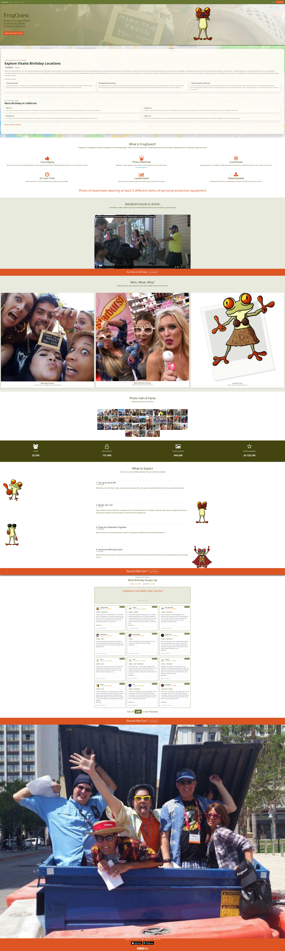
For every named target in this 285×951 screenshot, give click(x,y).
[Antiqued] (121, 412)
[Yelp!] (147, 949)
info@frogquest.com (146, 939)
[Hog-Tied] (121, 419)
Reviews (16, 2)
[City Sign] (100, 412)
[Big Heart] (107, 412)
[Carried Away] (156, 412)
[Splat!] (177, 426)
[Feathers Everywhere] (142, 433)
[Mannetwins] (100, 419)
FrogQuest (4, 2)
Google (100, 628)
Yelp (165, 653)
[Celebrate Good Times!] (156, 419)
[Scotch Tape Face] (163, 426)
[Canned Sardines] (170, 426)
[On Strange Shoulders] (184, 426)
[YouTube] (138, 949)
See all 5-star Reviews (142, 711)
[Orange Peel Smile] (114, 412)
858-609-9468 (156, 939)
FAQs (11, 2)
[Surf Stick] (114, 419)
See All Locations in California (13, 124)
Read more (98, 625)
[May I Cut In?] (107, 426)
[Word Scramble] (156, 426)
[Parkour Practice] (128, 426)
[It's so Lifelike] (135, 412)
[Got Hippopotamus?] (149, 419)
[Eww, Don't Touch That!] (149, 412)
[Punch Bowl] (135, 419)
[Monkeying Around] (121, 426)
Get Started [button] (280, 2)
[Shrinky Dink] (163, 419)
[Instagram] (145, 949)
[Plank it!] (177, 412)
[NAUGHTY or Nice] (163, 412)
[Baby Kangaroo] (128, 412)
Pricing (22, 2)
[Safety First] (135, 433)
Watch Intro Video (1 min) (13, 33)
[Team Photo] (149, 426)
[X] (143, 949)
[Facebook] (140, 949)
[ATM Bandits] (170, 419)
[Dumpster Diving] (100, 426)
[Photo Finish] (135, 426)
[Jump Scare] (142, 412)
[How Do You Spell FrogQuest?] (170, 412)
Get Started (153, 272)
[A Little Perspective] (107, 419)
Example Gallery (142, 167)
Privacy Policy (135, 939)
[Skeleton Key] (156, 433)
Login (273, 2)
